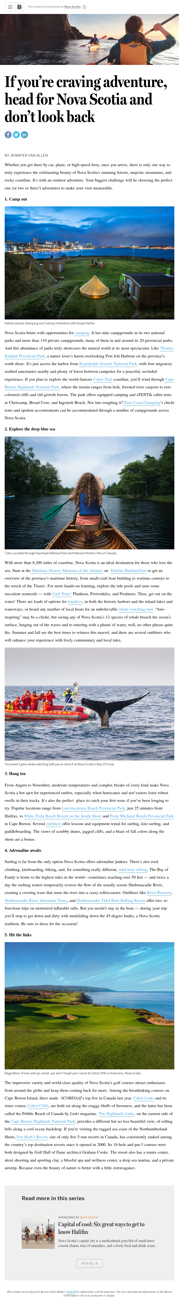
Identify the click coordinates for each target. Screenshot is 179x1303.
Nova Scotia (72, 7)
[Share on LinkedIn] (24, 136)
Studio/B (71, 1291)
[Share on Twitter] (16, 136)
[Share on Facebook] (8, 136)
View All (89, 1263)
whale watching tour (136, 609)
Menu (10, 7)
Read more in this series (53, 1198)
